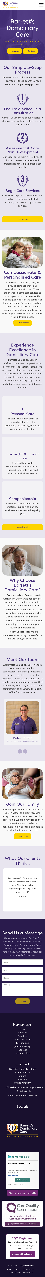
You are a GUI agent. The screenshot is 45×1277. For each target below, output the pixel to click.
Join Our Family (22, 1046)
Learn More (23, 836)
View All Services (23, 527)
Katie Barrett (22, 738)
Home (22, 1029)
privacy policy (22, 1053)
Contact (31, 51)
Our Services (23, 323)
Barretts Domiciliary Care (19, 1163)
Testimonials (22, 1042)
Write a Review (22, 1180)
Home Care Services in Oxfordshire (21, 1269)
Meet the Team (22, 1039)
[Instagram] (22, 1112)
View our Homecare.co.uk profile (22, 1193)
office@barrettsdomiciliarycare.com (24, 1087)
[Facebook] (16, 1112)
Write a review (13, 1176)
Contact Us (23, 219)
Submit (24, 1001)
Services (15, 51)
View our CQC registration (22, 1254)
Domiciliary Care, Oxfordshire (21, 1266)
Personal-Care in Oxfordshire (21, 1273)
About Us (22, 1036)
